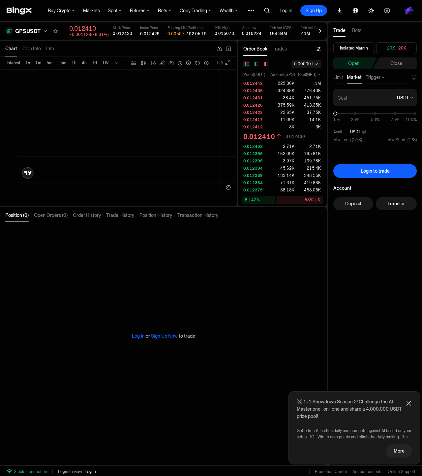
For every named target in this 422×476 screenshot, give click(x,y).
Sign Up (314, 10)
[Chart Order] (162, 63)
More (399, 451)
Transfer (396, 203)
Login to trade (375, 171)
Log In (286, 10)
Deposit (353, 203)
